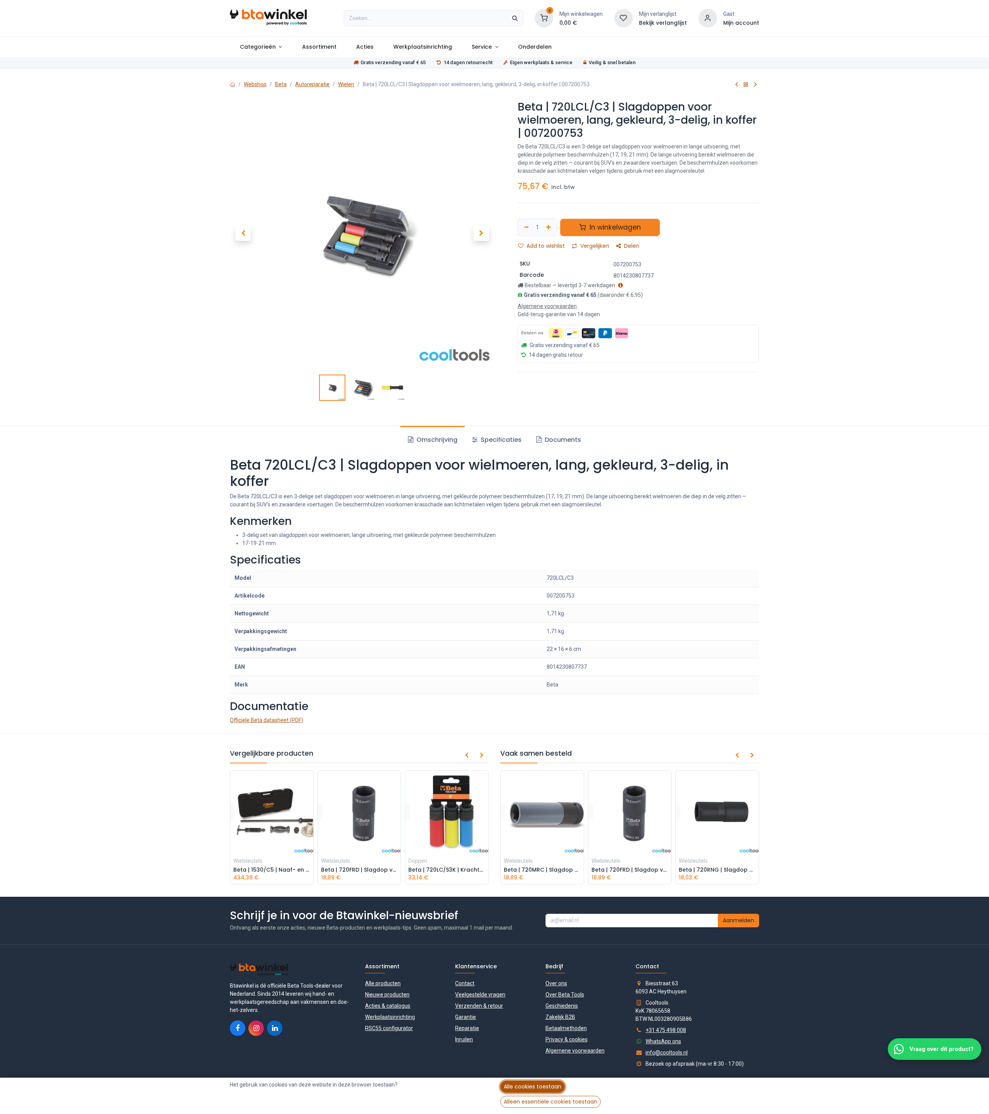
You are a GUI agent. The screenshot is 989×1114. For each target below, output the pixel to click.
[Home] (232, 84)
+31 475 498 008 (666, 1030)
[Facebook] (237, 1028)
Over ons (556, 983)
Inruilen (464, 1039)
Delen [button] (630, 246)
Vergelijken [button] (594, 246)
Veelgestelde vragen (480, 994)
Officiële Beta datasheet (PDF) (266, 720)
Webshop (255, 84)
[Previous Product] (736, 85)
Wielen (346, 84)
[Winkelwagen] (544, 18)
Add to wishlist (545, 246)
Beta (281, 84)
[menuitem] (261, 47)
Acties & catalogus (387, 1006)
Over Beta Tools (564, 994)
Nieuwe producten (387, 994)
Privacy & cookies (566, 1039)
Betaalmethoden (566, 1028)
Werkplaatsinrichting (390, 1017)
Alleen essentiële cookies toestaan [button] (550, 1101)
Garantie (465, 1017)
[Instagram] (256, 1028)
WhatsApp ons (663, 1041)
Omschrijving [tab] (436, 439)
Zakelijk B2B (560, 1017)
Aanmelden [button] (738, 920)
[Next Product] (755, 85)
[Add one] (549, 227)
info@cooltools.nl (667, 1052)
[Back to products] (746, 84)
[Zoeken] (515, 18)
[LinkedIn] (274, 1028)
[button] (243, 233)
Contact (464, 983)
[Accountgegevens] (707, 18)
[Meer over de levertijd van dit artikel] (619, 285)
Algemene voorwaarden (575, 1051)
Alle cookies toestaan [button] (532, 1086)
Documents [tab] (562, 439)
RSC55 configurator (389, 1028)
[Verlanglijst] (623, 18)
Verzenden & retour (479, 1006)
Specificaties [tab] (500, 439)
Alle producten (383, 983)
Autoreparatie (312, 84)
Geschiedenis (561, 1006)
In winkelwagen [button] (614, 227)
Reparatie (467, 1028)
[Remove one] (525, 227)
